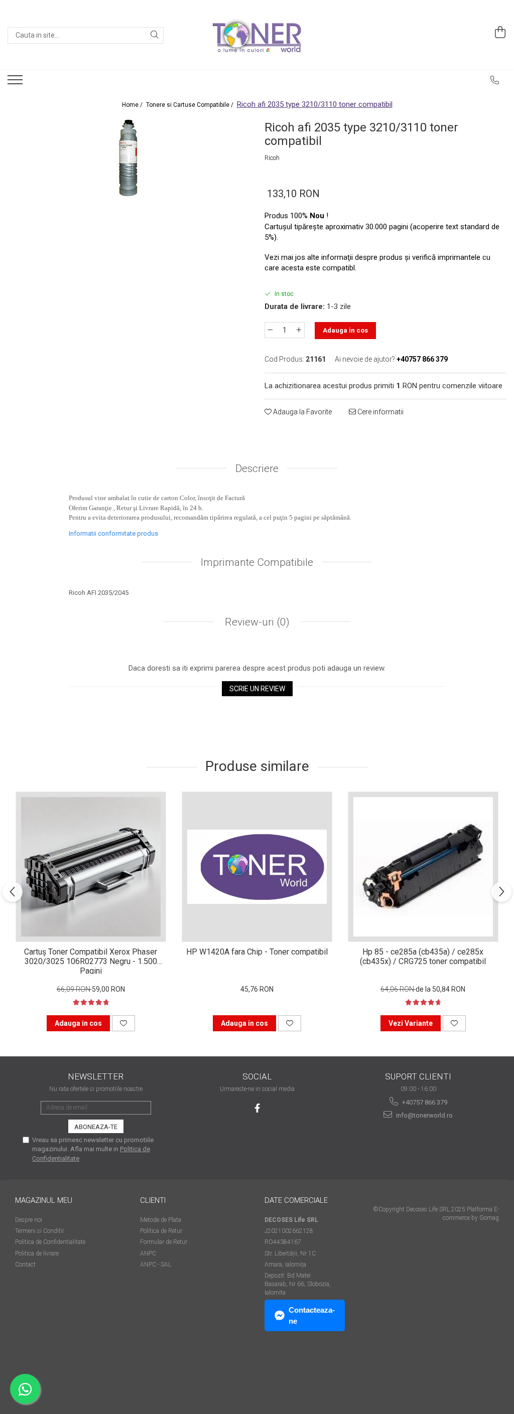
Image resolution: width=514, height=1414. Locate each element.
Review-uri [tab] (256, 622)
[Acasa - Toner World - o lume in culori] (257, 35)
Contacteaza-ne (312, 1315)
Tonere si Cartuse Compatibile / (190, 104)
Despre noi (28, 1219)
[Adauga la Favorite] (123, 1023)
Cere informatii (380, 412)
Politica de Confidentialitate (50, 1241)
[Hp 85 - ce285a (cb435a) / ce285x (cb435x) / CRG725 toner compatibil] (423, 867)
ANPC (148, 1253)
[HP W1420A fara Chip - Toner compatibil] (257, 867)
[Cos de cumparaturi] (500, 32)
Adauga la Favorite (302, 412)
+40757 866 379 (424, 1102)
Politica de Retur (161, 1230)
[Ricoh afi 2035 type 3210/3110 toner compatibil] (128, 157)
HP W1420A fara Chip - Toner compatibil (257, 952)
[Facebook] (257, 1108)
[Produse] (16, 82)
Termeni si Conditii (39, 1230)
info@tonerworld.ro (424, 1115)
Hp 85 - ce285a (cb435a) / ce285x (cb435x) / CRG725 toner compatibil (423, 956)
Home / (133, 104)
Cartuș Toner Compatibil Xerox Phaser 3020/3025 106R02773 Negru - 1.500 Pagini (90, 960)
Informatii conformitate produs (113, 533)
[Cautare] (155, 35)
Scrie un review (257, 689)
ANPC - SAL (155, 1264)
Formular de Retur (163, 1241)
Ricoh (272, 158)
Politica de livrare (37, 1253)
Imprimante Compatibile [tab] (257, 562)
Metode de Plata (160, 1219)
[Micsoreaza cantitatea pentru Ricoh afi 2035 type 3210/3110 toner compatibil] (270, 330)
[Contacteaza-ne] (494, 80)
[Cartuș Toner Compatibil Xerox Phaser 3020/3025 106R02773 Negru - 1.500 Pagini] (91, 867)
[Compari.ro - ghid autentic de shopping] (50, 1375)
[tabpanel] (128, 157)
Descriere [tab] (257, 468)
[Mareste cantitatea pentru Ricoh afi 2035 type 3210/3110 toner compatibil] (299, 330)
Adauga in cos (345, 330)
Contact (25, 1264)
